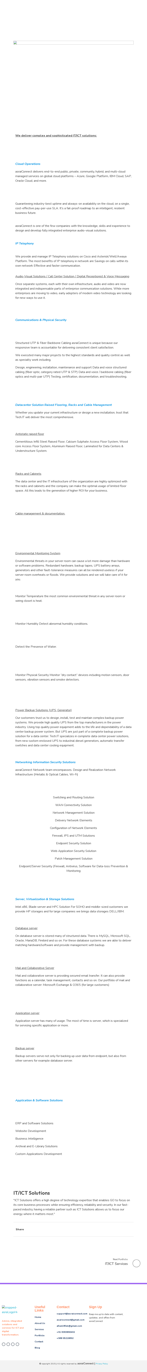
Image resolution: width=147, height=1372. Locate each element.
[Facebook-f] (3, 1344)
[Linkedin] (17, 1344)
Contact (39, 1341)
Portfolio (40, 1335)
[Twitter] (8, 1344)
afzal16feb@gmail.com (69, 1325)
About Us (40, 1323)
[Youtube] (13, 1344)
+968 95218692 (65, 1338)
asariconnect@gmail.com (70, 1319)
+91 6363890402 (66, 1332)
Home (38, 1317)
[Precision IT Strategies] (9, 1310)
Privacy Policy (102, 1363)
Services (39, 1329)
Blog (37, 1347)
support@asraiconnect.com (72, 1313)
